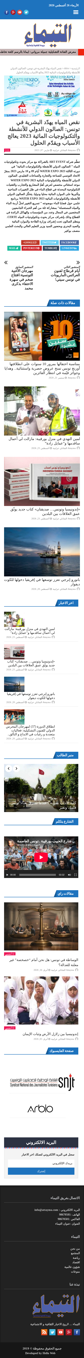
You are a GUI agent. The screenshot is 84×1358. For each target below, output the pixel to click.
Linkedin (68, 248)
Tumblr (49, 248)
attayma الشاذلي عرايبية (64, 150)
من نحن (75, 1248)
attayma (72, 377)
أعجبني (8, 954)
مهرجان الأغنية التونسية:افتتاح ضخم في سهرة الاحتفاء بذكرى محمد (21, 277)
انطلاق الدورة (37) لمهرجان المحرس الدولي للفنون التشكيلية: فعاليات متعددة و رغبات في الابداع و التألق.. (30, 730)
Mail (12, 248)
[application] (41, 857)
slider (66, 68)
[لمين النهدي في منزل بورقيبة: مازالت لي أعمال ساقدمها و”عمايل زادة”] (42, 411)
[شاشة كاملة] (75, 875)
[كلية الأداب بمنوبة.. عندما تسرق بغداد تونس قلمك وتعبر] (41, 788)
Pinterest (30, 248)
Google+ (29, 242)
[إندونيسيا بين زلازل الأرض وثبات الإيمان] (41, 1000)
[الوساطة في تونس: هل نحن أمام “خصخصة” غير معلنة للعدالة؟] (41, 926)
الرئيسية (75, 68)
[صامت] (69, 875)
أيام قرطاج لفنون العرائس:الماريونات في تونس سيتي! (65, 273)
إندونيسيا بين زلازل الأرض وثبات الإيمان (50, 1034)
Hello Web (49, 1353)
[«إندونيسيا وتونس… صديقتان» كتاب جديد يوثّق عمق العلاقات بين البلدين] (42, 481)
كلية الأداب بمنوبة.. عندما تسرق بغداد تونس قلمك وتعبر (43, 805)
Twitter (48, 242)
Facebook (68, 242)
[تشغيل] (7, 875)
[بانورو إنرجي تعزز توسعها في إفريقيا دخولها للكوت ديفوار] (42, 551)
